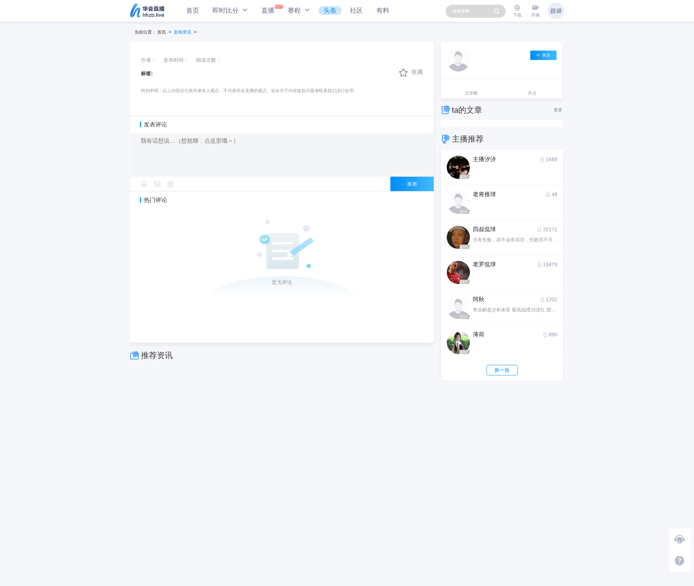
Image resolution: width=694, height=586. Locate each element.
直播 (267, 10)
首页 (192, 10)
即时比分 (226, 10)
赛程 (295, 10)
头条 (330, 10)
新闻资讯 (182, 32)
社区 (356, 10)
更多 (558, 109)
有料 (382, 10)
